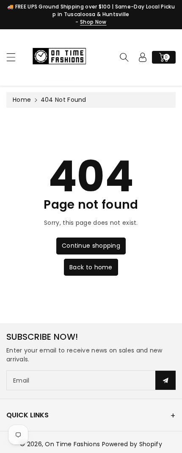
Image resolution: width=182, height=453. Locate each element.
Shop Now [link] (93, 21)
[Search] (124, 57)
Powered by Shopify (132, 444)
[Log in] (142, 57)
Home (22, 99)
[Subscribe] (165, 380)
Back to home (91, 267)
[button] (14, 57)
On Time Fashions (72, 444)
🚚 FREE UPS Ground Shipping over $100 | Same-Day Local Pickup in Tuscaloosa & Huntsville (91, 10)
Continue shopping (91, 245)
